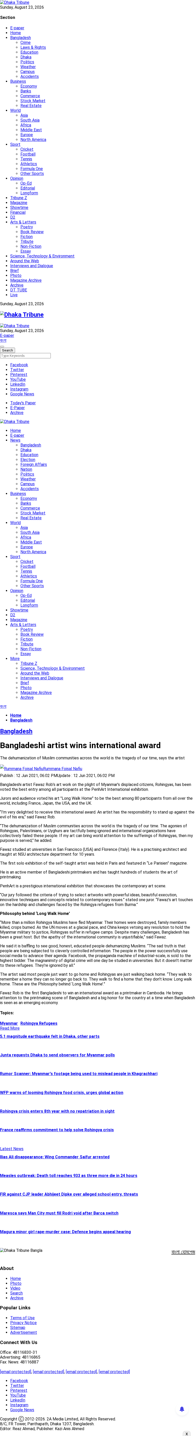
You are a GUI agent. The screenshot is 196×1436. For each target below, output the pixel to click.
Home (15, 32)
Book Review (32, 231)
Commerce (30, 95)
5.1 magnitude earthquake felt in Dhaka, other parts (50, 1036)
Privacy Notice (23, 1322)
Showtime (19, 207)
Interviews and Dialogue (31, 265)
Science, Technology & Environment (42, 256)
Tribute (26, 241)
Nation (26, 469)
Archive (16, 285)
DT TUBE (18, 290)
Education (29, 52)
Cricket (26, 149)
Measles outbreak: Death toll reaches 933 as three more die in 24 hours (68, 1175)
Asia (24, 115)
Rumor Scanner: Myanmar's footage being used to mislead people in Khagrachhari (78, 1073)
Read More (10, 1028)
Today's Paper (23, 403)
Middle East (31, 129)
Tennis (26, 159)
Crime (25, 42)
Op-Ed (26, 183)
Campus (27, 71)
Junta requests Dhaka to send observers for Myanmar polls (57, 1055)
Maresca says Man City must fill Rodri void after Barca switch (59, 1213)
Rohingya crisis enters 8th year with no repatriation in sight (57, 1111)
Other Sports (32, 173)
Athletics (28, 163)
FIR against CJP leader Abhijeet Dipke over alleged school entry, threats (69, 1194)
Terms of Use (22, 1317)
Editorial (27, 188)
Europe (26, 134)
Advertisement (23, 1332)
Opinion (16, 178)
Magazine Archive (26, 280)
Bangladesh (20, 37)
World (15, 110)
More (15, 658)
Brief (14, 270)
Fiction (26, 236)
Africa (25, 125)
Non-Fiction (30, 246)
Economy (28, 86)
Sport (15, 144)
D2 (12, 217)
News (15, 440)
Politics (27, 62)
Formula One (31, 168)
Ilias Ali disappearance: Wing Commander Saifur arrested (54, 1157)
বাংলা (3, 340)
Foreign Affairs (33, 464)
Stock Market (32, 100)
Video (15, 1288)
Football (27, 154)
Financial (18, 212)
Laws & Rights (33, 47)
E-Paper (17, 407)
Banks (25, 91)
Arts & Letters (23, 222)
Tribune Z (18, 197)
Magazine (18, 202)
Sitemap (17, 1327)
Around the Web (24, 260)
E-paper (17, 28)
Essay (25, 251)
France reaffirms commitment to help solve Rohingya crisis (57, 1129)
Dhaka (25, 57)
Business (18, 81)
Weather (28, 66)
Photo (15, 275)
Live (14, 294)
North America (33, 139)
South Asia (30, 120)
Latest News (11, 1148)
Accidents (29, 76)
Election (27, 459)
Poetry (26, 227)
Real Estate (31, 105)
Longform (29, 193)
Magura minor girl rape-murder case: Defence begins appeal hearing (65, 1231)
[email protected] (15, 1371)
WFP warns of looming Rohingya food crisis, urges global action (61, 1092)
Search (16, 1293)
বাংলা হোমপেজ (183, 1252)
